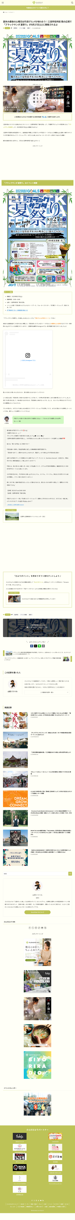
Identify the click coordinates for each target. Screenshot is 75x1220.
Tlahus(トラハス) (20, 1141)
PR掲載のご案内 (61, 1206)
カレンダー (13, 1206)
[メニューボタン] (2, 3)
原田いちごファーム (55, 1152)
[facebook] (30, 928)
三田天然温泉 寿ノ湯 (20, 1152)
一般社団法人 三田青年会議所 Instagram (15, 504)
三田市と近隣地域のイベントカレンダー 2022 (32, 516)
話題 (62, 1204)
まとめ (66, 1204)
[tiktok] (39, 928)
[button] (31, 646)
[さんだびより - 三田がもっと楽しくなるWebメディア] (37, 3)
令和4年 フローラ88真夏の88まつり (18, 310)
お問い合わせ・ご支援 (41, 1206)
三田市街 (15, 28)
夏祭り (28, 28)
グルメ (40, 1204)
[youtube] (42, 928)
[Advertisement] (37, 160)
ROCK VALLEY (19, 1173)
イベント (7, 28)
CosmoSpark (55, 1141)
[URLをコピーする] (43, 646)
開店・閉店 (34, 1204)
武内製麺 (55, 1162)
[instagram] (36, 928)
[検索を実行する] (70, 874)
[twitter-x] (33, 928)
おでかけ (56, 1204)
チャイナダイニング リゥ (55, 1183)
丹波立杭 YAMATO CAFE (55, 1173)
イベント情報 (22, 28)
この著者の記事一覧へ (47, 692)
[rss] (45, 928)
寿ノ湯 (44, 117)
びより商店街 (21, 1206)
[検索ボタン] (72, 3)
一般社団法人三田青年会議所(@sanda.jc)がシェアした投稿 (28, 385)
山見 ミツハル (13, 691)
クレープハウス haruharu (20, 1183)
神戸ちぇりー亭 (20, 1162)
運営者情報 (52, 1206)
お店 (45, 1204)
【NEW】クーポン (24, 1204)
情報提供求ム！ (30, 1206)
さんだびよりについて (37, 912)
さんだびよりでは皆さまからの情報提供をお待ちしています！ (39, 599)
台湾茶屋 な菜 (19, 1194)
